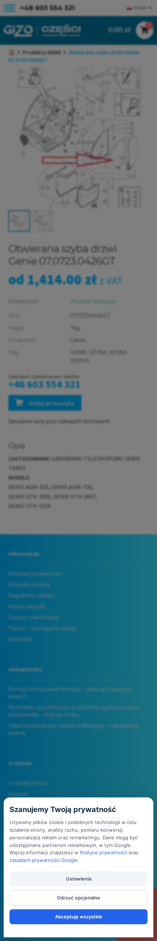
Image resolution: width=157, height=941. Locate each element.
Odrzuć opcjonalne (78, 898)
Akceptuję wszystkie (78, 916)
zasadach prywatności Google (43, 860)
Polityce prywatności (103, 852)
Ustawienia (78, 879)
